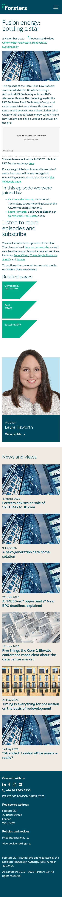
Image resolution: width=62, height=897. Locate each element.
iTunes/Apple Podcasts (43, 255)
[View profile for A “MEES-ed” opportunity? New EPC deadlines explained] (31, 578)
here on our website (37, 247)
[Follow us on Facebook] (9, 784)
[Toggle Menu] (55, 7)
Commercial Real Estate (23, 216)
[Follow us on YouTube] (20, 784)
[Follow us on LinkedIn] (4, 784)
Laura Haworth (17, 212)
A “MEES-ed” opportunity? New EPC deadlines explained (28, 603)
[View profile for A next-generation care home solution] (31, 529)
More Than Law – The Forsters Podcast (16, 156)
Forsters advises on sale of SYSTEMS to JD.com (23, 505)
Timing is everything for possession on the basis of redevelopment (30, 706)
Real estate (39, 42)
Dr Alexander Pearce (21, 199)
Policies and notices (15, 831)
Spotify (6, 259)
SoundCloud (21, 255)
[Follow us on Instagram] (14, 784)
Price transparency (13, 837)
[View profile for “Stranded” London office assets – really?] (31, 730)
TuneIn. (21, 259)
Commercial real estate (16, 42)
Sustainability (10, 47)
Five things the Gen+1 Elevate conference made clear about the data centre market (29, 655)
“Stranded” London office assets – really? (30, 755)
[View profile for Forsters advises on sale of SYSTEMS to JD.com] (31, 479)
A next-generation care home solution (26, 554)
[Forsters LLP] (14, 7)
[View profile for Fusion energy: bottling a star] (31, 66)
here (31, 163)
